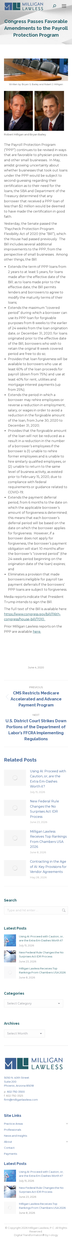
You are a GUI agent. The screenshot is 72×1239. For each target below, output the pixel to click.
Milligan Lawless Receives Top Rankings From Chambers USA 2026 (48, 839)
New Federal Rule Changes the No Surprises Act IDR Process (44, 809)
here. (37, 632)
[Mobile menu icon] (64, 6)
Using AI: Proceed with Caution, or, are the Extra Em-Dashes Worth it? (48, 779)
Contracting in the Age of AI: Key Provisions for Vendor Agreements (48, 867)
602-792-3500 (16, 1091)
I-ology (53, 1235)
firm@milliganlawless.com (21, 1099)
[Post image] (15, 778)
